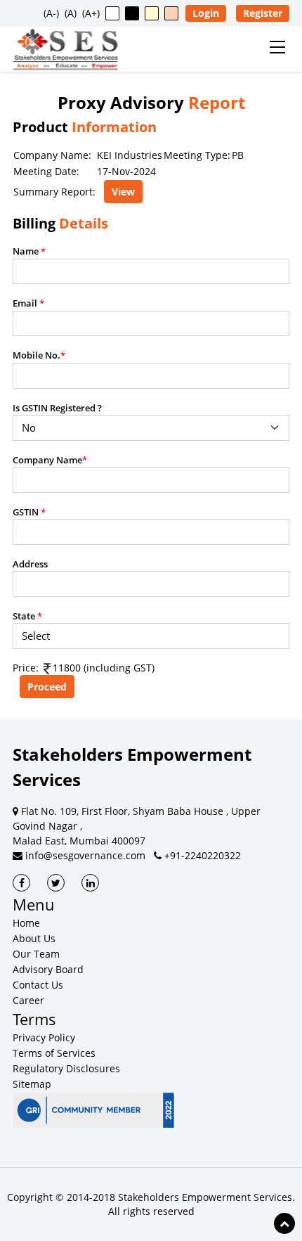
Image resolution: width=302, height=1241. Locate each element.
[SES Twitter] (56, 883)
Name (29, 251)
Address (30, 564)
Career (28, 1000)
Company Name (50, 460)
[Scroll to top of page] (284, 1223)
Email (28, 303)
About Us (34, 938)
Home (26, 923)
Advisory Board (48, 969)
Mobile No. (39, 355)
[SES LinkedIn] (90, 883)
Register (262, 13)
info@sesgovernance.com (83, 855)
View (123, 191)
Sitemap (32, 1084)
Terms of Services (54, 1053)
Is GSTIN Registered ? (57, 407)
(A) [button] (71, 13)
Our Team (36, 953)
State (27, 616)
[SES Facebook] (21, 883)
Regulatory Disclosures (66, 1068)
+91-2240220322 (201, 855)
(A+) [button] (91, 13)
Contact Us (38, 984)
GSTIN (29, 512)
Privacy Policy (44, 1037)
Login (205, 13)
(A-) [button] (51, 13)
